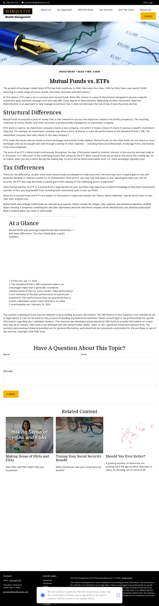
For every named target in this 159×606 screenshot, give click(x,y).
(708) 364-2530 (12, 2)
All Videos (47, 604)
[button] (46, 9)
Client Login (148, 2)
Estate (45, 586)
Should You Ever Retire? (125, 456)
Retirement (47, 580)
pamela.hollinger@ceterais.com (37, 2)
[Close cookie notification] (118, 595)
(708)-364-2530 (15, 580)
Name (6, 354)
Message (8, 370)
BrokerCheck (127, 578)
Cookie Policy (87, 598)
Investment (47, 583)
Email (84, 354)
